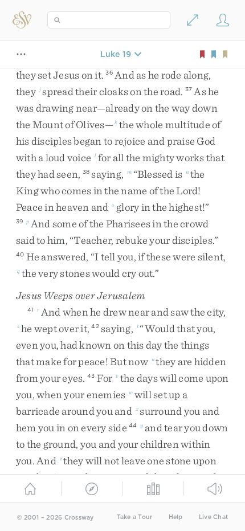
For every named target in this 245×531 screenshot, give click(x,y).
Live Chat (213, 517)
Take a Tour (135, 517)
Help (176, 517)
